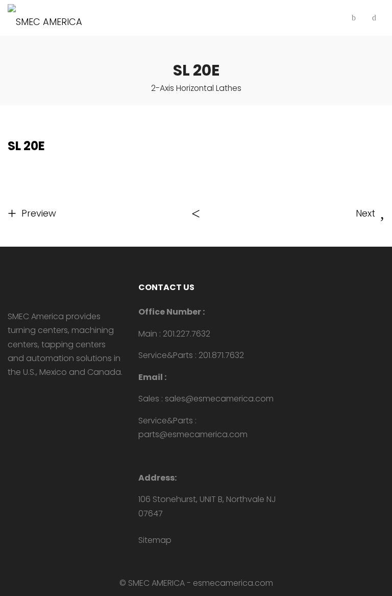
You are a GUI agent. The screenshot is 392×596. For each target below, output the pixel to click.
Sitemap (155, 540)
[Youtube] (11, 394)
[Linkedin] (27, 394)
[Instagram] (43, 394)
